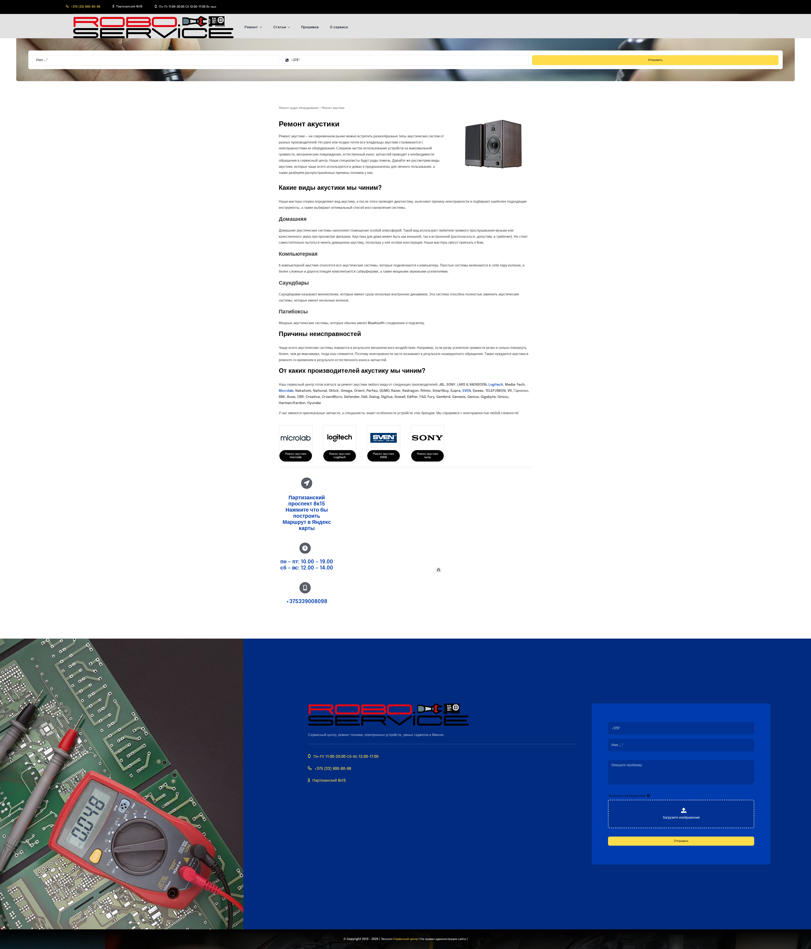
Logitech (496, 384)
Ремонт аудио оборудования (299, 108)
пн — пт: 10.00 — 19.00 (306, 562)
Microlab (286, 391)
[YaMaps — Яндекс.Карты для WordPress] (438, 569)
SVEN (466, 391)
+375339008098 (306, 601)
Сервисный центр (405, 939)
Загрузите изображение (626, 796)
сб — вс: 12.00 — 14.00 (306, 568)
